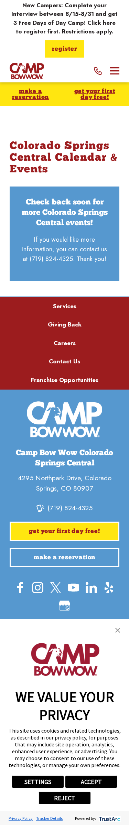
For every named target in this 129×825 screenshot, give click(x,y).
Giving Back (65, 324)
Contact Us (64, 361)
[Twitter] (55, 587)
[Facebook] (20, 587)
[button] (118, 630)
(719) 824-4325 (51, 258)
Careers (65, 343)
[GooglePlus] (64, 605)
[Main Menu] (114, 71)
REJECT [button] (64, 798)
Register (64, 49)
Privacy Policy (21, 818)
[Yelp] (109, 587)
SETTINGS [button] (37, 782)
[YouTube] (73, 587)
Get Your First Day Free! (94, 95)
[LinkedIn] (91, 587)
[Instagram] (37, 587)
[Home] (27, 71)
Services (64, 306)
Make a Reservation (30, 95)
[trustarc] (109, 818)
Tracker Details (49, 818)
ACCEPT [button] (91, 782)
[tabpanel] (64, 234)
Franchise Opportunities (64, 380)
